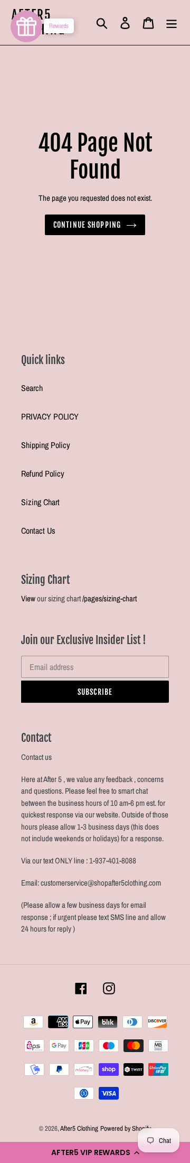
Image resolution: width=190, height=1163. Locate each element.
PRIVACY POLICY (50, 416)
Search (32, 388)
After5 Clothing (79, 1128)
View (28, 598)
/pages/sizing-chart (109, 598)
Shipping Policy (45, 445)
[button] (95, 1152)
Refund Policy (42, 473)
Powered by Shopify (125, 1128)
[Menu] (171, 22)
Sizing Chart (40, 502)
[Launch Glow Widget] (26, 26)
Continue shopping (87, 224)
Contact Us (38, 530)
